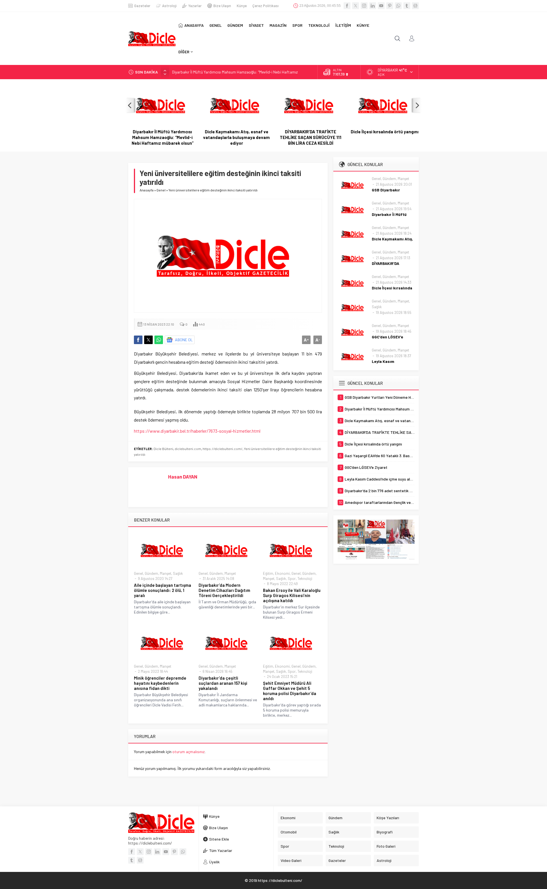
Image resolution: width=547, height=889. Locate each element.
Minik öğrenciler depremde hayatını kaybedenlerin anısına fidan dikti (160, 683)
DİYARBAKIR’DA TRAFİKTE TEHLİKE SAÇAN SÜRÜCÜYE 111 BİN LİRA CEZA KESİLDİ (310, 137)
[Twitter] (355, 5)
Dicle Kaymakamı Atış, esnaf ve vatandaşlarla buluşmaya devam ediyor (236, 137)
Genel (161, 190)
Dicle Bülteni (163, 449)
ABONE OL (184, 339)
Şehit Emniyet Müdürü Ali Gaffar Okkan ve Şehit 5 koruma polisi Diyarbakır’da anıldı (289, 690)
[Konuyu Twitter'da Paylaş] (148, 340)
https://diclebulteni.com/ (222, 449)
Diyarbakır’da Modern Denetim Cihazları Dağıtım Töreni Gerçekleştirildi (224, 590)
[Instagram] (364, 5)
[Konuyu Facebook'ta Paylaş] (138, 340)
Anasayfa (147, 190)
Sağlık (178, 573)
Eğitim (268, 573)
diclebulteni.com (188, 449)
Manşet (165, 573)
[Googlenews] (415, 5)
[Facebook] (347, 5)
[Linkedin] (372, 5)
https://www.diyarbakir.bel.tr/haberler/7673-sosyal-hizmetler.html (197, 431)
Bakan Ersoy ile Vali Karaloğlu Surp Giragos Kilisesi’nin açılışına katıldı (292, 595)
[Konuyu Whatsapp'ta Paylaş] (158, 340)
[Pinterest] (389, 5)
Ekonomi (282, 573)
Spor (292, 578)
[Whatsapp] (398, 5)
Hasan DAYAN (182, 476)
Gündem (151, 573)
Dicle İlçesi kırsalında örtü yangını (385, 131)
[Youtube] (381, 5)
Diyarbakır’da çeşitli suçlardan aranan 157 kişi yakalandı (223, 683)
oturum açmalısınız (188, 751)
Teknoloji (304, 578)
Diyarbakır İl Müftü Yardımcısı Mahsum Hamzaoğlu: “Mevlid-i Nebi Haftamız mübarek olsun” (162, 137)
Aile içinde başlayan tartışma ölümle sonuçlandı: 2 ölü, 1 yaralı (162, 590)
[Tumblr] (406, 5)
